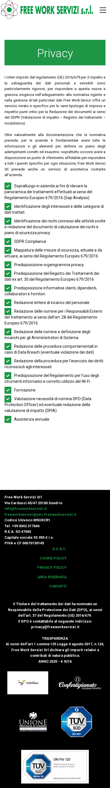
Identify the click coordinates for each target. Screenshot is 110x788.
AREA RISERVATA (52, 577)
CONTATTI (58, 586)
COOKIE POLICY (53, 558)
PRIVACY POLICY (52, 567)
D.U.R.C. (59, 549)
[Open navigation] (103, 10)
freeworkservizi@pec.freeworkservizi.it (40, 514)
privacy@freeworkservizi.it (55, 627)
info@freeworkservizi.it (26, 508)
